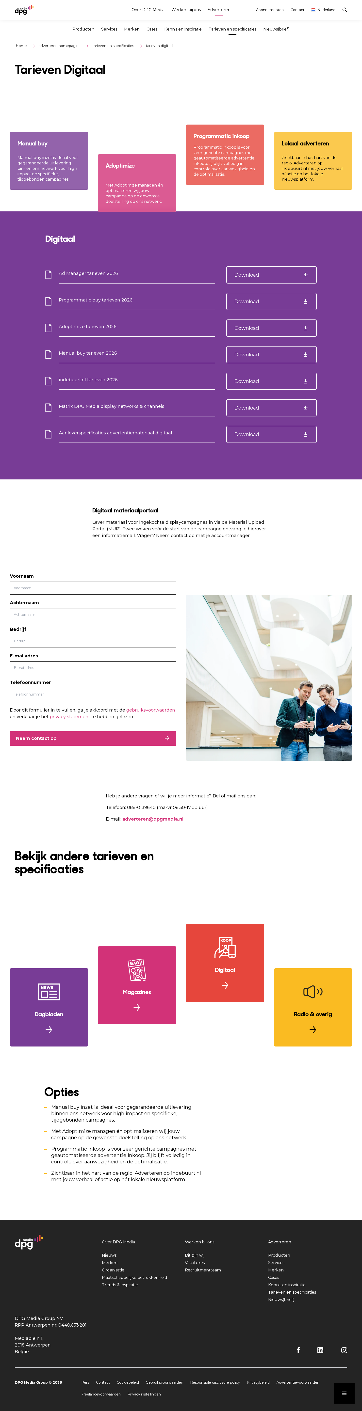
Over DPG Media (148, 9)
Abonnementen (270, 10)
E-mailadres (24, 656)
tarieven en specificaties (113, 46)
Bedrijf (18, 629)
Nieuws (109, 1255)
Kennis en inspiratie (183, 29)
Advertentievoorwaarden (298, 1382)
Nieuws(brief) (276, 29)
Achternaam (24, 602)
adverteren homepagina (60, 46)
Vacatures (195, 1262)
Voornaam (22, 576)
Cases (152, 29)
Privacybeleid (258, 1382)
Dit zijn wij (194, 1255)
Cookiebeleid (128, 1382)
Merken (132, 29)
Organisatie (113, 1270)
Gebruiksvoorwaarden (164, 1382)
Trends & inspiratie (120, 1285)
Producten (83, 29)
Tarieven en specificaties (232, 29)
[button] (271, 275)
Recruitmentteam (203, 1270)
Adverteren (219, 9)
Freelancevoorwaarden (101, 1394)
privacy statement (70, 716)
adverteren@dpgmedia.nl (152, 819)
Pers (85, 1382)
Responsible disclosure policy (215, 1382)
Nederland (326, 10)
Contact (297, 10)
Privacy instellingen (144, 1394)
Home (21, 46)
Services (109, 29)
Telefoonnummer (30, 682)
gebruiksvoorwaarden (150, 710)
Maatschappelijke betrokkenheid (134, 1277)
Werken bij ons (186, 9)
